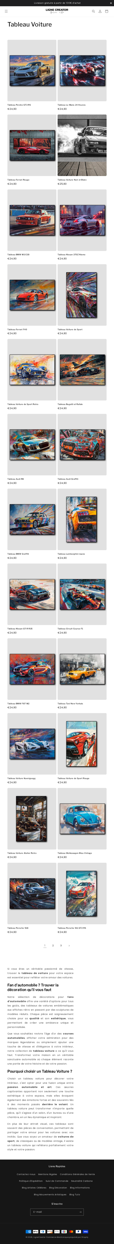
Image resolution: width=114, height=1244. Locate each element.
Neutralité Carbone (82, 1181)
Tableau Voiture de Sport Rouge (74, 778)
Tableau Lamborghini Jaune (71, 554)
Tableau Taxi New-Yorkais (70, 703)
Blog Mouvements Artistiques (50, 1194)
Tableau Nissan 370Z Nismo (72, 254)
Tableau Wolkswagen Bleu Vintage (75, 853)
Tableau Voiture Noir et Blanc (72, 180)
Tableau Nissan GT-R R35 (20, 628)
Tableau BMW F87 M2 (18, 703)
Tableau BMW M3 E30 (18, 254)
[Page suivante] (69, 945)
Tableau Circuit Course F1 (70, 628)
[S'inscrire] (80, 1212)
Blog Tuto (74, 1194)
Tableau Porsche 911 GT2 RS (72, 928)
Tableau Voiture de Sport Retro (22, 404)
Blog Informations (80, 1187)
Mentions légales (47, 1174)
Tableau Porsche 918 (17, 928)
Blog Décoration (58, 1187)
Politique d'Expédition (31, 1181)
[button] (6, 11)
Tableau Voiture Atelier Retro (22, 853)
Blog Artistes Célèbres (34, 1187)
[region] (57, 3)
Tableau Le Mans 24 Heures (72, 105)
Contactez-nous (26, 1174)
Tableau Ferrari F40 (17, 329)
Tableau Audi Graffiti (68, 479)
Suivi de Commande (57, 1181)
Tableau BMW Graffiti (18, 554)
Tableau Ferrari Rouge (18, 180)
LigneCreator (40, 1237)
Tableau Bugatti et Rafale (70, 404)
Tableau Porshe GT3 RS (19, 105)
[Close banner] (111, 3)
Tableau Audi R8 (15, 479)
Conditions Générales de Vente (77, 1174)
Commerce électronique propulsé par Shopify (67, 1237)
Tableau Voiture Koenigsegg (21, 778)
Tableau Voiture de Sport (70, 329)
